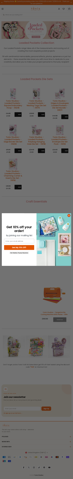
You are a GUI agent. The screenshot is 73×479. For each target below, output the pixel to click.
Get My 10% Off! (19, 247)
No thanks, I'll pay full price (19, 253)
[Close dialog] (69, 215)
